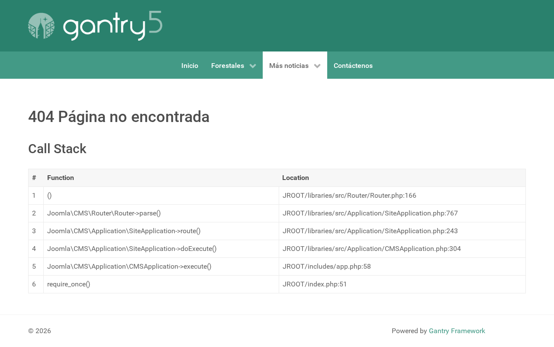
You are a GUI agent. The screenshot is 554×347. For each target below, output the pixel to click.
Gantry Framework (457, 331)
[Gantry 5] (95, 26)
